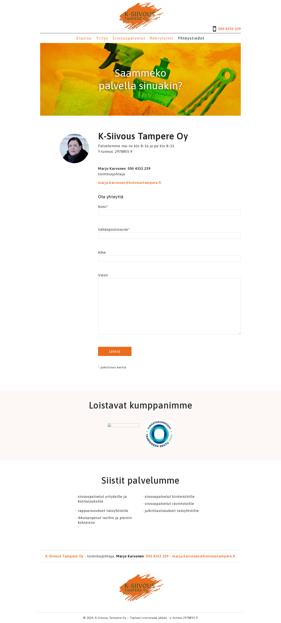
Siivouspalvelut (129, 38)
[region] (140, 79)
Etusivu (84, 38)
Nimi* (103, 207)
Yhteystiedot (191, 38)
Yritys (102, 38)
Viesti (103, 275)
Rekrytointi (161, 38)
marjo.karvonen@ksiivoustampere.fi (129, 182)
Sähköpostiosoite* (114, 229)
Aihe (102, 252)
